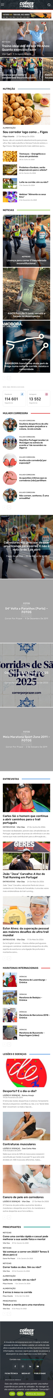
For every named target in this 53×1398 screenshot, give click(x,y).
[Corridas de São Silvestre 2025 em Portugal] (26, 675)
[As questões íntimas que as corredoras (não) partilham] (10, 478)
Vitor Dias (21, 827)
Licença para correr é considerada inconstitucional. (26, 262)
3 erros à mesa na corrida (17, 1292)
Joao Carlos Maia (29, 1148)
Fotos (26, 603)
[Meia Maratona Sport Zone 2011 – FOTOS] (26, 739)
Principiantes (10, 1301)
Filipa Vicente (8, 136)
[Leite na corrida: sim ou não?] (10, 183)
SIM (12, 1394)
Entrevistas (9, 827)
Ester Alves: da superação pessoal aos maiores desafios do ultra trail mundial (26, 932)
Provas (26, 667)
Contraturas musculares (19, 1144)
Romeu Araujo (28, 1095)
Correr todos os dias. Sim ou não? (22, 1267)
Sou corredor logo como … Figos (25, 132)
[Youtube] (38, 1366)
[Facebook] (15, 1366)
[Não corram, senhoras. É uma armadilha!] (10, 495)
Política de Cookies (35, 1394)
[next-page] (9, 378)
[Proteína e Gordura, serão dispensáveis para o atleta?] (10, 169)
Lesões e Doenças (11, 1095)
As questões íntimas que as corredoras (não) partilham (33, 479)
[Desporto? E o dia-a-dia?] (26, 1073)
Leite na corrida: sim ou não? (33, 182)
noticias (6, 42)
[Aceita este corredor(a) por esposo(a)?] (10, 460)
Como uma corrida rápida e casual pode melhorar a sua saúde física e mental (25, 1238)
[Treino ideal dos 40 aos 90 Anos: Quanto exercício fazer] (26, 38)
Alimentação (9, 128)
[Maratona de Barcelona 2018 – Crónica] (10, 1015)
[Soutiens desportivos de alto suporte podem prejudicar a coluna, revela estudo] (10, 425)
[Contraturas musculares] (26, 1126)
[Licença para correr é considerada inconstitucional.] (21, 69)
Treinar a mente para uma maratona (23, 1304)
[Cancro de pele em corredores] (26, 1179)
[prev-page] (4, 378)
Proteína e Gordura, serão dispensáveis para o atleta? (33, 168)
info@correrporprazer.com (32, 1359)
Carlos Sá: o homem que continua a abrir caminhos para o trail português (25, 819)
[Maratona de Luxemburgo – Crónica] (10, 980)
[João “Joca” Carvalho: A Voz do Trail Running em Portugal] (26, 856)
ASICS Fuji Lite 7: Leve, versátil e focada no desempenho (26, 315)
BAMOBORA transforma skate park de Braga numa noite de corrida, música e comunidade (26, 366)
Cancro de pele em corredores (23, 1197)
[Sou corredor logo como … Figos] (26, 109)
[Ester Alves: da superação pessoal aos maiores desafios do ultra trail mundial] (26, 910)
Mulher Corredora (27, 420)
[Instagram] (22, 1366)
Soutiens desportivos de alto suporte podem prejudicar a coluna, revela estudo (33, 426)
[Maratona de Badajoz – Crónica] (10, 997)
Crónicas (23, 976)
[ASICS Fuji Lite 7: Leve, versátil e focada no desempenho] (26, 294)
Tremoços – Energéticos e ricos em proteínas (32, 155)
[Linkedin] (30, 1366)
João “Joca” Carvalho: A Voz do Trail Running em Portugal (24, 875)
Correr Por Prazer (9, 1258)
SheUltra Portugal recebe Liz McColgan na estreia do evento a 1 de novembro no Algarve (33, 444)
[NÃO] (49, 1389)
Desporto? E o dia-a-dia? (19, 1091)
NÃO (20, 1394)
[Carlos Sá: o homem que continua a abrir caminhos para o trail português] (26, 798)
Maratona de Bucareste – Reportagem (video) (32, 1034)
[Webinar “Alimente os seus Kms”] (10, 197)
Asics (26, 310)
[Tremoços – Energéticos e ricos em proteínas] (10, 156)
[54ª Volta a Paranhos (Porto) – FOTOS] (26, 611)
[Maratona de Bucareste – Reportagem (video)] (10, 1033)
